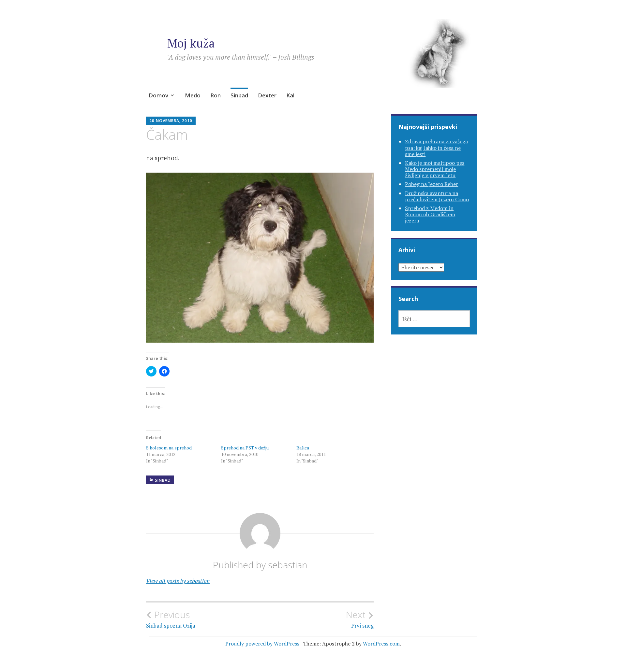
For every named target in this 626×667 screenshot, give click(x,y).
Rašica (302, 448)
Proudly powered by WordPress (262, 643)
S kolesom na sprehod (169, 448)
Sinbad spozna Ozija (170, 619)
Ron (215, 95)
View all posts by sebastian (178, 581)
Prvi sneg (360, 619)
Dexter (267, 95)
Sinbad (239, 95)
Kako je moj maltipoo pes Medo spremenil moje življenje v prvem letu (434, 169)
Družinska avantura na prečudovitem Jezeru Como (437, 196)
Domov (158, 95)
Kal (290, 95)
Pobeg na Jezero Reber (431, 184)
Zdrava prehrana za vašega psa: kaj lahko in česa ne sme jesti (436, 147)
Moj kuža (191, 43)
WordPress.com (381, 643)
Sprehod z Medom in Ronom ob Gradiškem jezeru (430, 214)
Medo (193, 95)
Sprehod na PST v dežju (245, 448)
